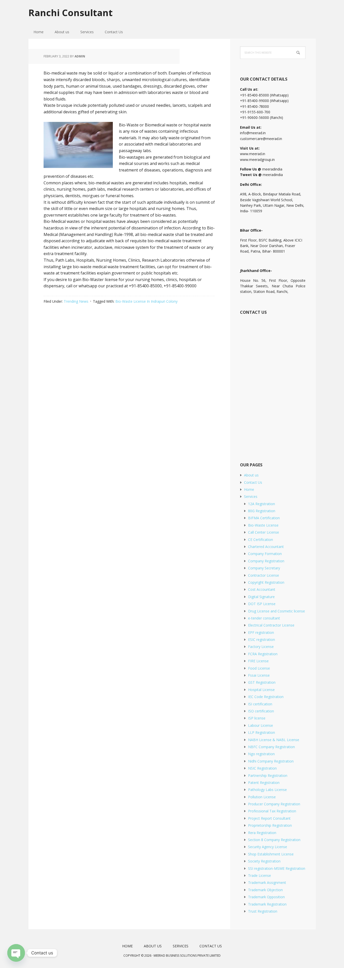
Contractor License (263, 575)
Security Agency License (267, 846)
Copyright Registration (266, 582)
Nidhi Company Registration (271, 761)
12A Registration (261, 503)
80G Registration (261, 510)
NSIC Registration (262, 768)
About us (251, 475)
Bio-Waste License (263, 525)
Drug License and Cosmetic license (276, 611)
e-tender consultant (264, 618)
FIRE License (258, 661)
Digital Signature (261, 596)
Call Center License (263, 532)
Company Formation (265, 553)
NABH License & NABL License (273, 739)
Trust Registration (262, 911)
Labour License (260, 725)
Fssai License (259, 675)
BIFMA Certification (264, 517)
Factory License (261, 646)
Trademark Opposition (266, 896)
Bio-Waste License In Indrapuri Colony (146, 301)
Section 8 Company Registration (274, 839)
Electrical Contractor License (271, 625)
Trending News (76, 301)
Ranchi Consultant (70, 12)
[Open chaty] (16, 953)
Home (249, 489)
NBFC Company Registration (271, 746)
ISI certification (260, 704)
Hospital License (261, 689)
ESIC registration (261, 639)
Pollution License (262, 796)
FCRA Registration (263, 653)
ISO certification (261, 711)
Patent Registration (264, 782)
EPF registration (261, 632)
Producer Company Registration (274, 804)
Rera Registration (262, 832)
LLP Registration (261, 732)
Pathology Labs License (267, 789)
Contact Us (253, 482)
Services (250, 496)
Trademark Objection (265, 889)
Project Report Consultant (269, 818)
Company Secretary (264, 568)
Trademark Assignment (267, 882)
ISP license (256, 718)
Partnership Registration (267, 775)
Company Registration (266, 561)
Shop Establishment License (271, 854)
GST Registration (262, 682)
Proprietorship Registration (270, 825)
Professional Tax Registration (272, 811)
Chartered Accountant (266, 546)
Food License (259, 668)
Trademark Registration (267, 904)
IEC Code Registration (266, 696)
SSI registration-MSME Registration (276, 868)
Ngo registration (261, 753)
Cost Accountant (261, 589)
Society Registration (264, 861)
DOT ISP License (262, 603)
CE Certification (260, 539)
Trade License (259, 875)
